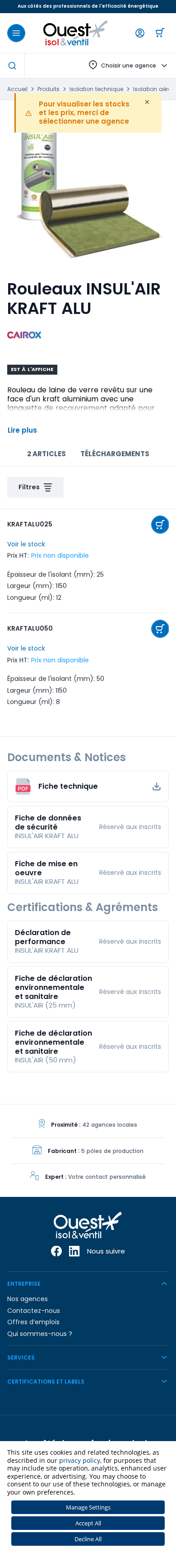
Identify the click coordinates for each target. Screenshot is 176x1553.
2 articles (46, 453)
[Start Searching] (12, 66)
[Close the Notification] (147, 102)
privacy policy (79, 1460)
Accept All (88, 1523)
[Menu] (16, 33)
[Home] (75, 33)
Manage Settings (88, 1507)
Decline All (88, 1539)
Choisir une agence (128, 65)
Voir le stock (26, 544)
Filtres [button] (29, 487)
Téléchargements (114, 453)
